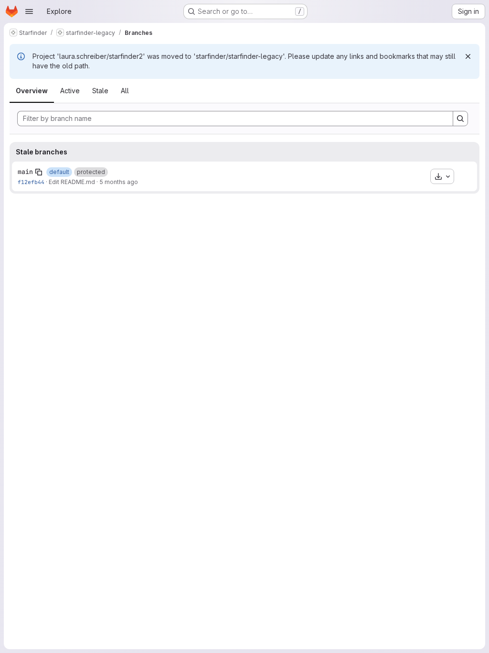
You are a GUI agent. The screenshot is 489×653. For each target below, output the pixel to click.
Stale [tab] (100, 91)
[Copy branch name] (38, 172)
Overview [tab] (32, 91)
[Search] (460, 118)
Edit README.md (72, 181)
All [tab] (125, 91)
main (25, 171)
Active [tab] (70, 91)
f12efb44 (31, 181)
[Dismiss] (468, 56)
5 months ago (118, 181)
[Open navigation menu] (29, 11)
